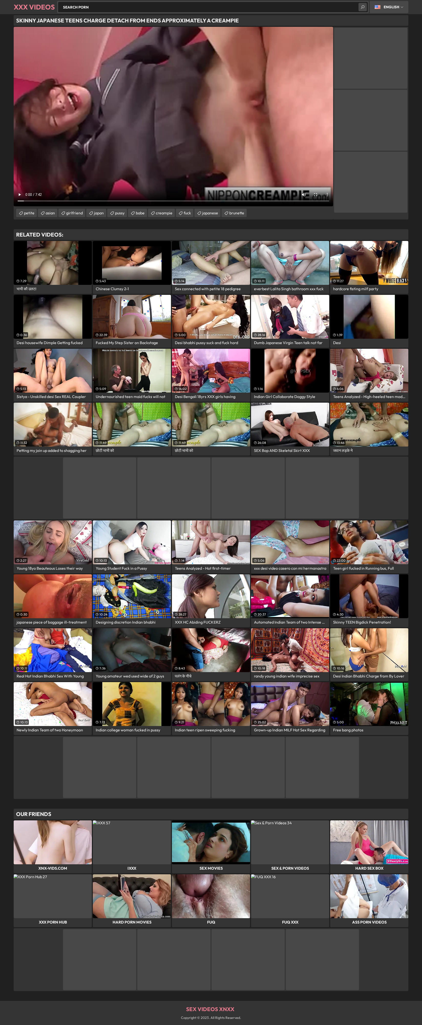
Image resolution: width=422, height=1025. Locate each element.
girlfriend (74, 212)
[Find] (363, 7)
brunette (236, 212)
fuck (187, 212)
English (391, 7)
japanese (210, 212)
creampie (164, 212)
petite (29, 212)
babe (140, 212)
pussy (120, 212)
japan (99, 212)
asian (50, 212)
